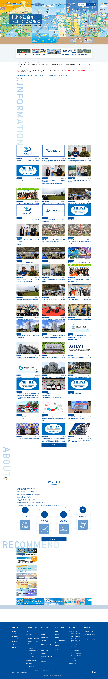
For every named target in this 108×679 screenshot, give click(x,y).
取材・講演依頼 (23, 671)
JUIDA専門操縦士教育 (74, 645)
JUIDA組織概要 (16, 636)
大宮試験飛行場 (31, 648)
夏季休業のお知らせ (20, 180)
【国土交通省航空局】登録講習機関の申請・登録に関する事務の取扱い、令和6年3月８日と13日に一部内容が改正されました (79, 337)
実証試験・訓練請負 (45, 653)
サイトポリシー (66, 671)
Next (92, 601)
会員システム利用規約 (75, 671)
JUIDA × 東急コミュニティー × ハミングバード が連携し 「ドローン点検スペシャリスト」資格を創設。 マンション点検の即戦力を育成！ (79, 440)
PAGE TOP (54, 607)
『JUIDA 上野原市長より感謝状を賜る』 (24, 319)
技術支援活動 (44, 641)
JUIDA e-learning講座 (22, 54)
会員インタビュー (30, 653)
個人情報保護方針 (45, 671)
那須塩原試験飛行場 (32, 647)
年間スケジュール (45, 661)
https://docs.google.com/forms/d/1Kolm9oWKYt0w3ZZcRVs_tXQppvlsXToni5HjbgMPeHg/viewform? (42, 75)
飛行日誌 (28, 631)
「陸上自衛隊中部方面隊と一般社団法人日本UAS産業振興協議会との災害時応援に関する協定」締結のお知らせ (54, 418)
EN (93, 1)
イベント (42, 631)
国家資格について (73, 663)
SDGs (15, 633)
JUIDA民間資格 (73, 631)
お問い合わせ (15, 671)
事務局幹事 (16, 638)
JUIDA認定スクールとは (89, 631)
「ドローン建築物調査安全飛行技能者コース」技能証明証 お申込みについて (76, 655)
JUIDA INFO (19, 78)
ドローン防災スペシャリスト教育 (53, 55)
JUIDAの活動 (50, 4)
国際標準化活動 (44, 637)
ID (95, 1)
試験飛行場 (29, 634)
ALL (17, 77)
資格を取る (66, 4)
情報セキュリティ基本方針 (34, 671)
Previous (15, 601)
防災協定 (57, 631)
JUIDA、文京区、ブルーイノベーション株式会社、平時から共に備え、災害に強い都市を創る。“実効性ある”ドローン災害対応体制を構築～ (52, 395)
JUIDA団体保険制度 (31, 660)
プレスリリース (19, 83)
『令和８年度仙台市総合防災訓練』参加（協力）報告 (53, 203)
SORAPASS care (30, 666)
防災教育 (57, 637)
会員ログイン (90, 4)
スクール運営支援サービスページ (69, 54)
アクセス (14, 648)
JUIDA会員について (16, 641)
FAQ (13, 644)
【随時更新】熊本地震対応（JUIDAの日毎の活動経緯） (28, 160)
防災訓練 (57, 634)
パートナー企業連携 (31, 657)
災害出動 (57, 646)
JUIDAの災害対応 (58, 4)
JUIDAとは (33, 4)
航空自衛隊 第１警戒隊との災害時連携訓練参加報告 (79, 319)
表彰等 (56, 649)
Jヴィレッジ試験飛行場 (32, 645)
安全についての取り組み (46, 644)
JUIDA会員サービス (41, 4)
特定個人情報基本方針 (56, 671)
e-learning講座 (44, 650)
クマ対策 (43, 647)
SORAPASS (29, 663)
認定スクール (73, 4)
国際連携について (45, 634)
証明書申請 (81, 4)
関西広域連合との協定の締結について (76, 393)
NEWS (27, 4)
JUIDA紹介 (14, 631)
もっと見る (52, 445)
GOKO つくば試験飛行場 (33, 650)
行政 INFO (18, 82)
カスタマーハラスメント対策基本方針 (19, 672)
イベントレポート (19, 80)
